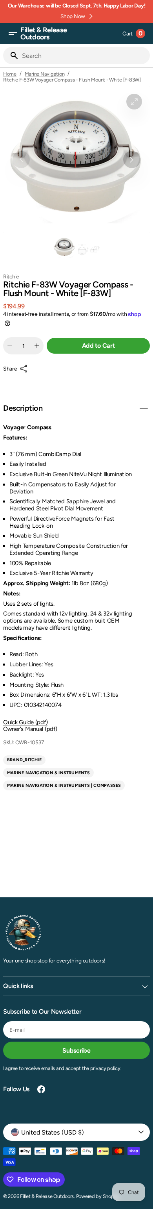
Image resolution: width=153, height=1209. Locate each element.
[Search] (11, 55)
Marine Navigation (45, 74)
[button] (12, 33)
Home (9, 74)
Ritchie (11, 276)
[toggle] (143, 408)
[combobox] (84, 55)
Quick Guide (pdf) (25, 722)
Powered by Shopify (98, 1196)
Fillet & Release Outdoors (47, 1196)
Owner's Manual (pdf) (30, 728)
